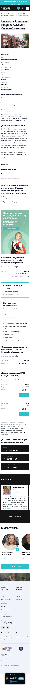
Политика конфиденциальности (10, 665)
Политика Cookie (15, 660)
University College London (19, 492)
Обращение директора (4, 588)
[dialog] (15, 678)
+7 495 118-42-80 (6, 616)
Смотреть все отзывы (15, 516)
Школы (18, 596)
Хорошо (21, 678)
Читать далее (6, 508)
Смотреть (24, 395)
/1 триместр (21, 273)
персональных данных (13, 682)
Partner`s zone (5, 609)
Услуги (3, 596)
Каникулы (18, 593)
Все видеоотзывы (15, 566)
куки (11, 680)
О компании (4, 593)
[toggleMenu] (27, 8)
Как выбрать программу (19, 588)
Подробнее (5, 558)
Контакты (4, 606)
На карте (19, 633)
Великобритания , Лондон (21, 490)
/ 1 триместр (24, 390)
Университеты (20, 599)
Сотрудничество (6, 599)
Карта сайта (4, 660)
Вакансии (4, 603)
